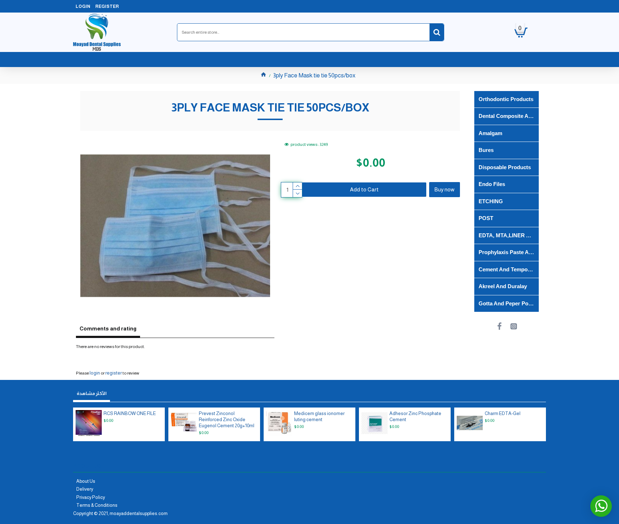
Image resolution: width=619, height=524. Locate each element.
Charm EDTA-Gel (502, 413)
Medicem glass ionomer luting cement (319, 416)
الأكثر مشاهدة (91, 393)
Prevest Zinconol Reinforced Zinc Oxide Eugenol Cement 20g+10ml (226, 419)
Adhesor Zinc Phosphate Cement (415, 416)
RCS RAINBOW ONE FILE (130, 413)
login (95, 373)
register (113, 373)
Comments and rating (108, 328)
